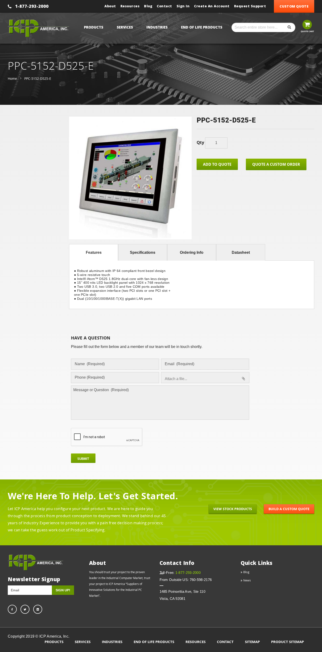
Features (94, 252)
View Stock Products (232, 509)
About (110, 6)
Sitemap (252, 641)
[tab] (93, 252)
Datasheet (241, 252)
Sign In (183, 6)
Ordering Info (191, 252)
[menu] (154, 27)
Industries (112, 641)
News (246, 580)
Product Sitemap (287, 641)
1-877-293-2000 (32, 6)
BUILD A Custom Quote (289, 509)
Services (83, 641)
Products (54, 641)
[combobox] (263, 27)
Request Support (250, 6)
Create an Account (212, 6)
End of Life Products (154, 641)
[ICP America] (38, 28)
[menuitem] (94, 27)
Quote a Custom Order (276, 164)
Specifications (142, 252)
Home (12, 78)
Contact (164, 6)
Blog (148, 6)
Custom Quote (294, 6)
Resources (130, 6)
